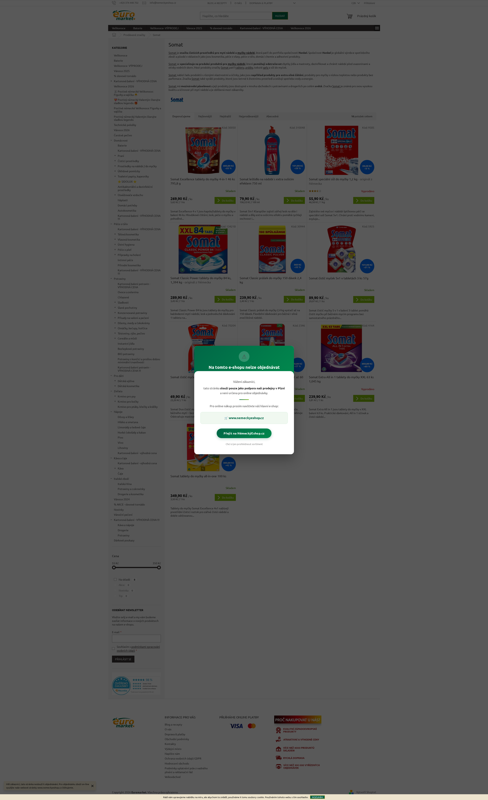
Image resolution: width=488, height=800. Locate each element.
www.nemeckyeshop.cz (246, 418)
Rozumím (317, 797)
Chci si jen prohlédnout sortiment (244, 444)
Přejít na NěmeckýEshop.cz (244, 433)
